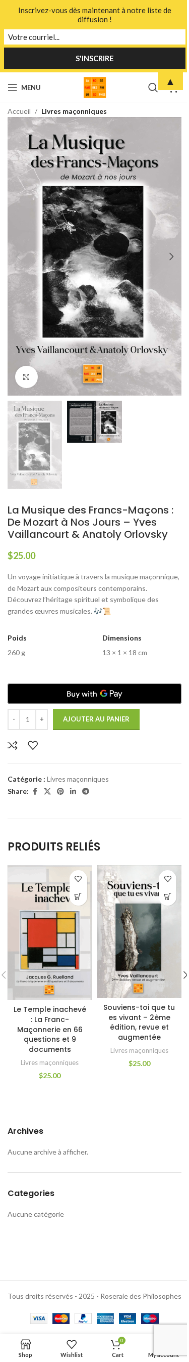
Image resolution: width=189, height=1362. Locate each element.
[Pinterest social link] (60, 791)
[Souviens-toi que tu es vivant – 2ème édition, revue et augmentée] (139, 931)
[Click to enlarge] (26, 377)
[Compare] (13, 745)
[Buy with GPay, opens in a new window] (94, 694)
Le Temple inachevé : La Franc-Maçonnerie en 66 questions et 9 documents (50, 1029)
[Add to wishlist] (33, 745)
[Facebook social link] (35, 791)
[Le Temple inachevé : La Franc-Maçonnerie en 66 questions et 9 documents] (50, 932)
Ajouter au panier (96, 719)
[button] (18, 256)
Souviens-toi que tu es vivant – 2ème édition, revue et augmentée (139, 1022)
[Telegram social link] (85, 791)
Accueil (19, 111)
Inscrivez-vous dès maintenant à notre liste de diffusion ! (94, 15)
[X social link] (47, 791)
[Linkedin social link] (73, 791)
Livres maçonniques (74, 111)
